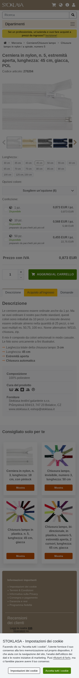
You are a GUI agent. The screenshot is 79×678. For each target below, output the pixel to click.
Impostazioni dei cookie (24, 670)
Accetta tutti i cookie (57, 670)
